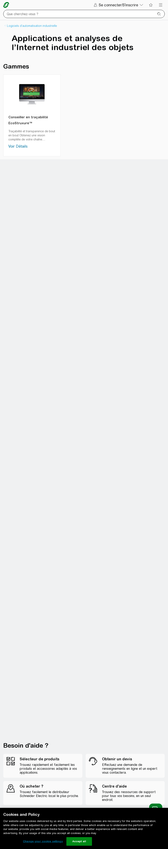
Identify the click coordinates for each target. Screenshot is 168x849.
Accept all (79, 841)
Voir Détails (17, 146)
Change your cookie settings (43, 841)
